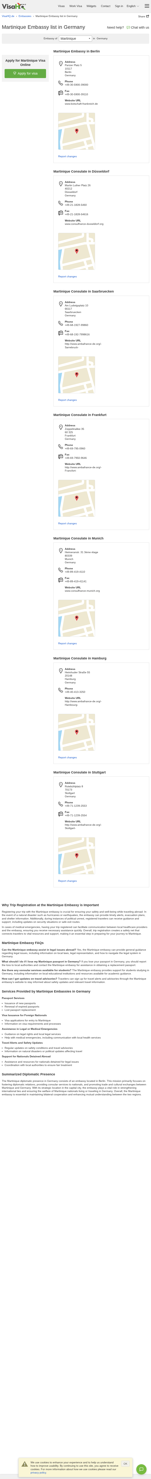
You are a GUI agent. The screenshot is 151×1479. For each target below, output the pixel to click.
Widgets (91, 6)
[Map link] (76, 131)
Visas (61, 6)
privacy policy (38, 1472)
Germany (100, 38)
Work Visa (75, 6)
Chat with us (140, 27)
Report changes (67, 156)
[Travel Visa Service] (14, 6)
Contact (105, 6)
